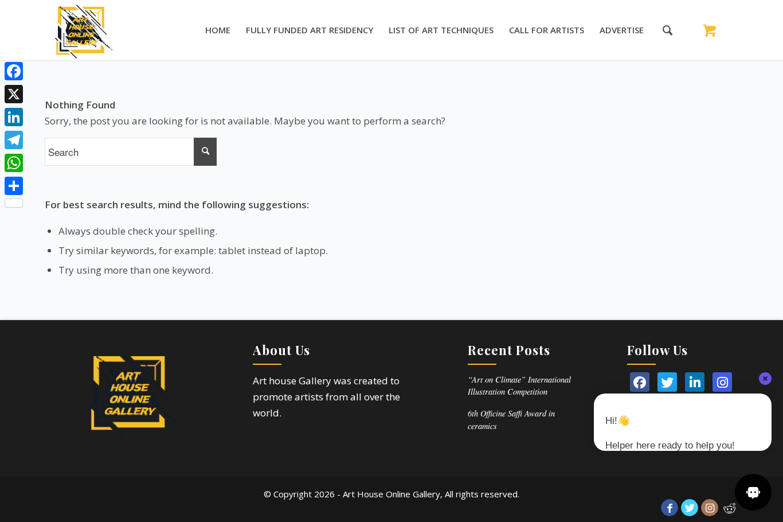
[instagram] (722, 382)
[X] (13, 94)
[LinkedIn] (694, 382)
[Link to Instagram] (709, 507)
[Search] (661, 30)
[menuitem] (218, 30)
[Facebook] (13, 71)
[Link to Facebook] (669, 507)
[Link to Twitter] (689, 507)
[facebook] (639, 382)
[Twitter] (667, 382)
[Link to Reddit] (729, 507)
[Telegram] (13, 139)
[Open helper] (753, 492)
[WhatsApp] (13, 162)
